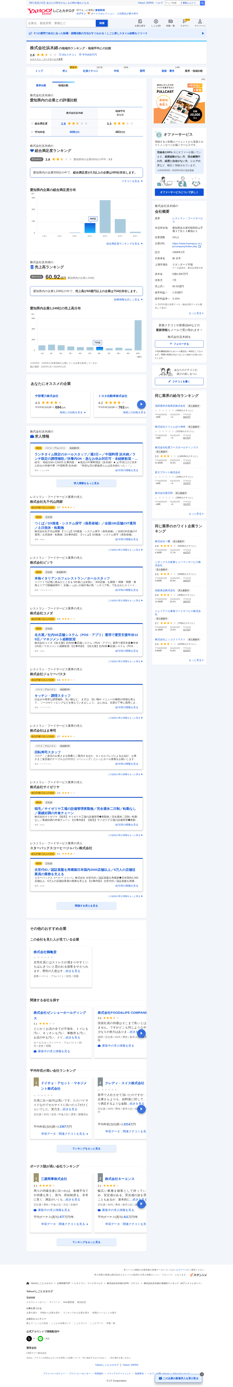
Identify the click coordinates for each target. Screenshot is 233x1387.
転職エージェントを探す (104, 1312)
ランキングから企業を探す (76, 1312)
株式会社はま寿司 (43, 730)
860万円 (186, 417)
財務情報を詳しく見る (127, 299)
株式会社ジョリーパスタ (48, 674)
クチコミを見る (131, 181)
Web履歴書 (68, 1302)
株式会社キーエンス (120, 1179)
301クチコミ (69, 54)
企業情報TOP (63, 1283)
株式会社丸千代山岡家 (46, 502)
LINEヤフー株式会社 (36, 1353)
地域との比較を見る (71, 412)
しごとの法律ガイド (61, 1323)
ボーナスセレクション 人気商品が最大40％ (114, 13)
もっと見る (195, 313)
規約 (98, 1373)
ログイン (81, 13)
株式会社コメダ (41, 613)
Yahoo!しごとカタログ (42, 1283)
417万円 (186, 630)
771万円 (186, 463)
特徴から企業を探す (50, 1312)
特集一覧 (170, 26)
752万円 (186, 483)
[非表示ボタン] (202, 1374)
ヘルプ (159, 2)
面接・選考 (171, 69)
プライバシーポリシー (54, 1373)
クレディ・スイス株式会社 (124, 1083)
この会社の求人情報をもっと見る (124, 550)
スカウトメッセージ (36, 1302)
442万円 (186, 552)
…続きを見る (71, 970)
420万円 (186, 651)
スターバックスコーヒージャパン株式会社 (61, 848)
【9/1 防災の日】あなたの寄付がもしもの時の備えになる (58, 2)
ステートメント (119, 1373)
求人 (69, 69)
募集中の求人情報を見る (54, 1051)
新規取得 (100, 10)
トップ (39, 70)
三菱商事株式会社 (54, 1179)
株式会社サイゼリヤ (45, 787)
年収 (121, 69)
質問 (142, 70)
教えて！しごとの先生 (37, 1323)
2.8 (63, 124)
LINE (47, 1338)
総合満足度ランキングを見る (123, 243)
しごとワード (96, 1323)
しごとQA (156, 26)
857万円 (186, 438)
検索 (202, 3)
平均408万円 (89, 54)
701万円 (186, 504)
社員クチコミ (92, 69)
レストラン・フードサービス (88, 1283)
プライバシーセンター (80, 1373)
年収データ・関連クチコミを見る (63, 1133)
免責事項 (139, 1373)
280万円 (186, 602)
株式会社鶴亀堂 (45, 952)
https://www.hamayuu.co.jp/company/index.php (187, 245)
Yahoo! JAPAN (145, 2)
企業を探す (140, 26)
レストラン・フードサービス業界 (46, 59)
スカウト (184, 26)
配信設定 (81, 1302)
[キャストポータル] (179, 122)
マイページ (200, 26)
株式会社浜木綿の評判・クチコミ (123, 1283)
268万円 (186, 581)
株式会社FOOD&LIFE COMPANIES (124, 1012)
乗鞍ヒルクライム (191, 3)
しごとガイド (80, 1323)
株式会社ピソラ (41, 562)
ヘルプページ (180, 1270)
